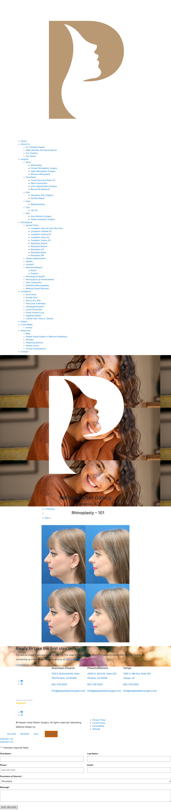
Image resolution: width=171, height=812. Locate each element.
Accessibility (98, 726)
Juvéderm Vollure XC (41, 240)
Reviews (30, 339)
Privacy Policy (99, 720)
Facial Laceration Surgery (43, 219)
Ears (28, 192)
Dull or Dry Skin (33, 300)
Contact (24, 351)
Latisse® (30, 264)
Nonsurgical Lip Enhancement (40, 279)
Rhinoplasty (36, 165)
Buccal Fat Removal (40, 189)
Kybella (29, 261)
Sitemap (96, 729)
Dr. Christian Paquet (35, 147)
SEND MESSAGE (9, 807)
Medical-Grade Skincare (37, 288)
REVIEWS (24, 734)
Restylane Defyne (39, 243)
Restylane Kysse (38, 252)
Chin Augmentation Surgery (44, 186)
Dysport (35, 273)
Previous (50, 509)
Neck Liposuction (39, 183)
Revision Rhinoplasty (40, 174)
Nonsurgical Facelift (35, 276)
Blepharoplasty (38, 204)
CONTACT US (22, 665)
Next (47, 518)
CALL (36, 734)
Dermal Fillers (32, 225)
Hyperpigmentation (35, 306)
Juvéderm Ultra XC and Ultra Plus (47, 228)
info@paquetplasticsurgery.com (68, 690)
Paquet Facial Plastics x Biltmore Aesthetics (46, 336)
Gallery (24, 321)
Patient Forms (32, 345)
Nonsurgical (26, 222)
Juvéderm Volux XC (40, 237)
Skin (28, 213)
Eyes (28, 201)
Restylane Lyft (37, 249)
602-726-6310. (74, 659)
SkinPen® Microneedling (37, 285)
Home (23, 141)
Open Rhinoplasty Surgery (43, 171)
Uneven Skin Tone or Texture (39, 318)
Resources (26, 330)
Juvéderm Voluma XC (41, 234)
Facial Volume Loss (35, 312)
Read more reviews (24, 709)
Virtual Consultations (36, 348)
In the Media (26, 324)
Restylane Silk (37, 255)
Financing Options (34, 342)
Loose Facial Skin (34, 309)
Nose (28, 162)
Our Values (31, 156)
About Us (25, 144)
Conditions (26, 291)
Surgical (24, 159)
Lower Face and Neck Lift (43, 180)
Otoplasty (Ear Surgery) (42, 195)
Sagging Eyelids (33, 315)
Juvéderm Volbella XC (41, 231)
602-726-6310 (59, 684)
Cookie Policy (99, 723)
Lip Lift (34, 210)
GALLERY (11, 734)
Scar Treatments (33, 282)
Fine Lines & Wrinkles (36, 303)
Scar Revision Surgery (41, 216)
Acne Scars (31, 294)
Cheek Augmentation (36, 258)
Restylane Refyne (39, 246)
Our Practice (32, 153)
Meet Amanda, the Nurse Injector (41, 150)
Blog (28, 333)
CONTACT (51, 734)
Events (29, 327)
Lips (28, 207)
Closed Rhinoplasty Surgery (44, 168)
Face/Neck (31, 177)
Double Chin (31, 297)
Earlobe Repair (38, 198)
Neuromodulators (34, 267)
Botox (33, 270)
